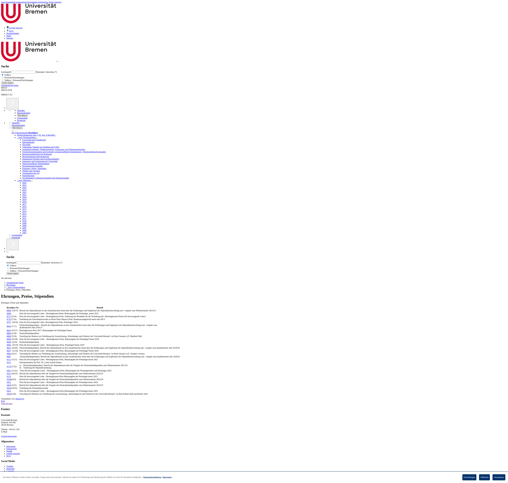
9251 (9, 373)
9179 (9, 366)
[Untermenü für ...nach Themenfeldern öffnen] (37, 138)
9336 (9, 379)
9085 (9, 354)
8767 (9, 322)
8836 (9, 326)
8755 (9, 319)
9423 (9, 391)
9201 (9, 370)
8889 (9, 336)
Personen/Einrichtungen (14, 77)
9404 (9, 385)
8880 (9, 333)
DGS (8, 456)
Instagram (10, 469)
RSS (3, 401)
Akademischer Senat (9, 85)
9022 (9, 348)
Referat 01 (19, 399)
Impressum (10, 446)
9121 (9, 362)
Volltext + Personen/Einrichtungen (18, 80)
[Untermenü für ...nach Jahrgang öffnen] (32, 181)
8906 (9, 339)
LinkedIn (10, 471)
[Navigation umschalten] (57, 61)
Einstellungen (469, 477)
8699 (9, 313)
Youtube (9, 466)
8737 (9, 316)
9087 (9, 356)
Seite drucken (6, 403)
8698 (9, 310)
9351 (9, 382)
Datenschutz (11, 449)
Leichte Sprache (13, 453)
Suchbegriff (6, 72)
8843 (9, 330)
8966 (9, 345)
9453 (9, 394)
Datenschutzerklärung (152, 477)
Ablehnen (484, 477)
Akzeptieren (499, 477)
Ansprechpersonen (9, 436)
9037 (9, 351)
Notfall (9, 451)
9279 (9, 376)
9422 (9, 388)
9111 (9, 359)
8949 (9, 342)
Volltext (7, 75)
